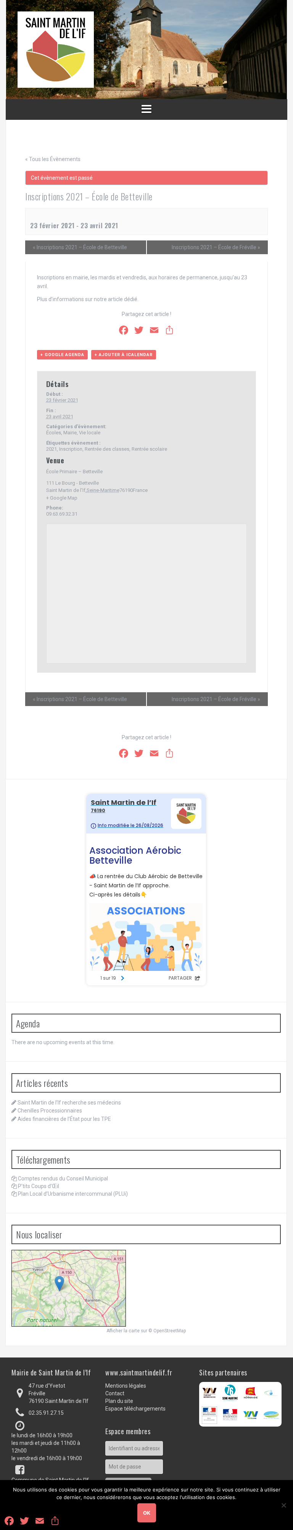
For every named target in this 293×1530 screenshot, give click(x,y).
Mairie (70, 432)
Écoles (53, 432)
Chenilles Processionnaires (50, 1111)
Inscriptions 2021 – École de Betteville (80, 247)
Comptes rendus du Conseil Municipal (63, 1178)
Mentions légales (125, 1386)
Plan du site (119, 1401)
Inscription (70, 449)
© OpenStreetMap (167, 1330)
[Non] (283, 1505)
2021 (51, 449)
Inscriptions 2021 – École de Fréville (216, 247)
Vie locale (89, 432)
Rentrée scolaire (149, 449)
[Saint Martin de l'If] (56, 49)
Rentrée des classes (107, 449)
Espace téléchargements (135, 1409)
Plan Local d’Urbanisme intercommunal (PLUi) (73, 1194)
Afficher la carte (123, 1330)
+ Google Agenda (62, 354)
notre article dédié (115, 299)
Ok (146, 1513)
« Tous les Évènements (52, 159)
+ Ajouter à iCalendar (124, 354)
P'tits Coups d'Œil (38, 1186)
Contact (114, 1393)
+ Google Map (61, 498)
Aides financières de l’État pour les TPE (64, 1119)
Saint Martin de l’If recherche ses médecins (69, 1103)
